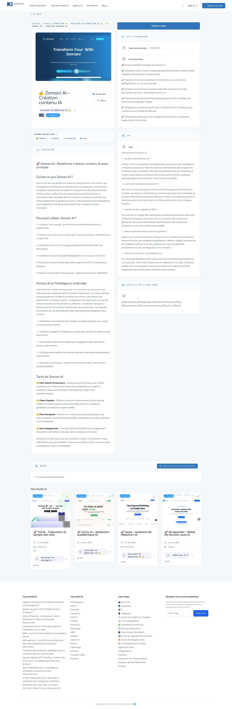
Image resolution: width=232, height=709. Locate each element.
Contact (122, 666)
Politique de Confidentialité (131, 662)
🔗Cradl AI (167, 305)
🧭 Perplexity (69, 138)
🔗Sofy (178, 302)
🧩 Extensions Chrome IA (130, 624)
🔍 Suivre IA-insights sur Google (134, 617)
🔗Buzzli (177, 305)
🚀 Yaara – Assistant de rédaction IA (136, 533)
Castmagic (75, 647)
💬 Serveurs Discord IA (129, 628)
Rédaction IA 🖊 (181, 555)
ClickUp (74, 651)
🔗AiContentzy (129, 302)
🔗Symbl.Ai (158, 302)
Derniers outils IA (60, 5)
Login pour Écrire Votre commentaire (178, 466)
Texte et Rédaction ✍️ (55, 23)
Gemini (74, 617)
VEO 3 (73, 606)
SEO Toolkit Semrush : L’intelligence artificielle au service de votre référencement (40, 670)
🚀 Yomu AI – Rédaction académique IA (93, 533)
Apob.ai (74, 636)
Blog (104, 5)
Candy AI (74, 639)
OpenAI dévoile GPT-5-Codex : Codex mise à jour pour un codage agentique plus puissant (44, 660)
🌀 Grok (83, 138)
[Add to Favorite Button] (67, 496)
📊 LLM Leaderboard (128, 621)
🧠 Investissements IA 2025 (131, 643)
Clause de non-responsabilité (132, 658)
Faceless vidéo (77, 655)
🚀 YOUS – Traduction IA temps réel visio (50, 533)
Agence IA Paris (126, 647)
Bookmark (101, 94)
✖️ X (120, 609)
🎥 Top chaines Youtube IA (131, 632)
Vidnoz (73, 643)
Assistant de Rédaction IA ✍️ (87, 23)
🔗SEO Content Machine (148, 305)
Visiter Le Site (158, 26)
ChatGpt (74, 609)
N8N (72, 632)
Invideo (74, 621)
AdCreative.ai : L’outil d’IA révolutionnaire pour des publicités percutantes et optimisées (43, 643)
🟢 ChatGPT (41, 138)
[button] (32, 533)
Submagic (75, 628)
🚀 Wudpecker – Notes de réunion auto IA (179, 533)
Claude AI (75, 613)
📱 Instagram (124, 613)
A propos (122, 655)
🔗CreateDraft (129, 305)
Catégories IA (124, 651)
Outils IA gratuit (38, 5)
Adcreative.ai (76, 602)
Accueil (36, 23)
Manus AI (75, 624)
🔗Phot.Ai (169, 302)
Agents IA (78, 5)
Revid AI (74, 658)
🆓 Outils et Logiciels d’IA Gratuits (135, 636)
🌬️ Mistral (54, 138)
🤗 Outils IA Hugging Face (131, 639)
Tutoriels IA (92, 5)
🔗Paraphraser (144, 302)
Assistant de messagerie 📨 (48, 558)
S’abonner (201, 613)
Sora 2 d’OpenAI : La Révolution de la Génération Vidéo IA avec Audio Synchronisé (41, 619)
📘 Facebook (124, 606)
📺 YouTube (124, 602)
